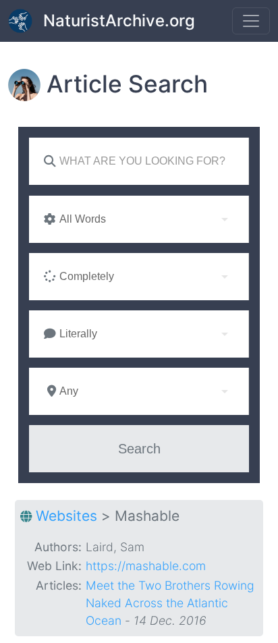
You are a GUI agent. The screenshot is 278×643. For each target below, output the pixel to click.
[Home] (25, 21)
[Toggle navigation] (251, 20)
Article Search (127, 84)
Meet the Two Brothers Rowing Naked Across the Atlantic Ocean (170, 603)
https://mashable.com (146, 566)
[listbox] (138, 219)
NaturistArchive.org (119, 20)
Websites (66, 515)
